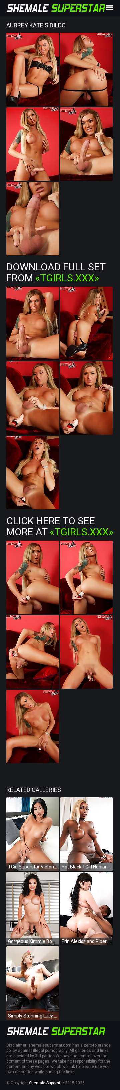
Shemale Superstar (46, 1083)
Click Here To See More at (59, 526)
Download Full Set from (55, 272)
